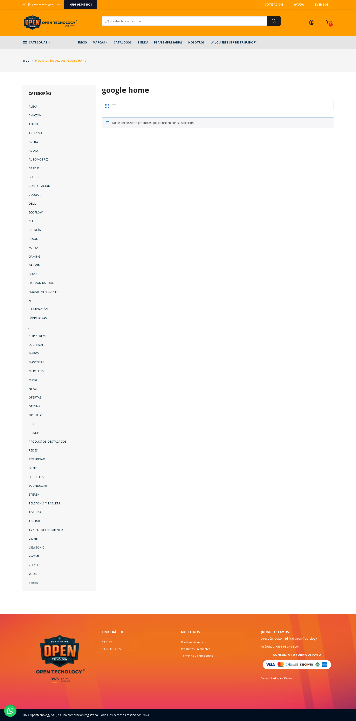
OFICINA (34, 406)
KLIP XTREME (38, 336)
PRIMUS (34, 433)
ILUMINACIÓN (38, 309)
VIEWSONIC (36, 547)
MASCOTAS (36, 362)
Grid (106, 106)
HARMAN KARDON (41, 283)
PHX (31, 424)
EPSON (33, 239)
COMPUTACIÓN (39, 186)
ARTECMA (35, 133)
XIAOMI (34, 556)
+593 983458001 (80, 4)
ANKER (33, 124)
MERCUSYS (36, 371)
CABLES (107, 642)
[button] (10, 711)
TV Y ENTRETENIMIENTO (46, 530)
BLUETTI (35, 177)
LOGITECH (36, 345)
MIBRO (33, 380)
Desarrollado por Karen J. (277, 678)
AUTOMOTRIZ (38, 159)
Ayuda (299, 4)
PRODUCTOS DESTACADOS (48, 441)
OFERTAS (35, 397)
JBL (31, 327)
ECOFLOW (36, 212)
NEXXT (33, 389)
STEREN (34, 494)
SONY (32, 468)
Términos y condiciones (197, 656)
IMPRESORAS (38, 318)
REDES (33, 450)
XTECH (33, 565)
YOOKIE (34, 574)
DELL (32, 203)
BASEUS (34, 168)
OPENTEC (35, 415)
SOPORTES (36, 477)
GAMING (34, 256)
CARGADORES (111, 649)
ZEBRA (33, 583)
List (114, 106)
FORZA (33, 248)
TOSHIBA (35, 512)
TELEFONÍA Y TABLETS (44, 503)
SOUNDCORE (38, 486)
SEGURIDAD (37, 459)
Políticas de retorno (194, 642)
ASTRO (33, 142)
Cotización (274, 4)
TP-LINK (34, 521)
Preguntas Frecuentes (195, 649)
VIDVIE (33, 538)
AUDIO (33, 150)
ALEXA (33, 106)
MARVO (34, 353)
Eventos (321, 4)
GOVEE (33, 274)
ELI (31, 221)
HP (31, 300)
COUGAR (35, 195)
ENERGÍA (35, 230)
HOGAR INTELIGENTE (43, 292)
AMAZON (35, 115)
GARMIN (34, 265)
